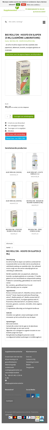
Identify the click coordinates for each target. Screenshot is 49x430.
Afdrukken (11, 131)
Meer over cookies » (33, 4)
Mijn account (40, 12)
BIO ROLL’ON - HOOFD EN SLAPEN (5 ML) (22, 41)
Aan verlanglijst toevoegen (16, 126)
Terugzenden (30, 367)
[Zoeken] (6, 21)
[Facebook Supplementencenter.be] (28, 395)
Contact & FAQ (30, 359)
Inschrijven (9, 401)
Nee (23, 4)
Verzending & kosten (32, 362)
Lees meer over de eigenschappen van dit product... (24, 54)
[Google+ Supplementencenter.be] (37, 395)
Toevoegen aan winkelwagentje (23, 116)
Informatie (9, 244)
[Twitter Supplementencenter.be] (33, 395)
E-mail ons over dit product (16, 123)
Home (7, 41)
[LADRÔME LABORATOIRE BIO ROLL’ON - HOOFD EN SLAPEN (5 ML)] (23, 77)
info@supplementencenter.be (14, 383)
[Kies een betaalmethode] (10, 417)
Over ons (29, 357)
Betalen (28, 365)
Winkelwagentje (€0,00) (35, 9)
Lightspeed (8, 414)
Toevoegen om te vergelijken (17, 128)
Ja (18, 4)
